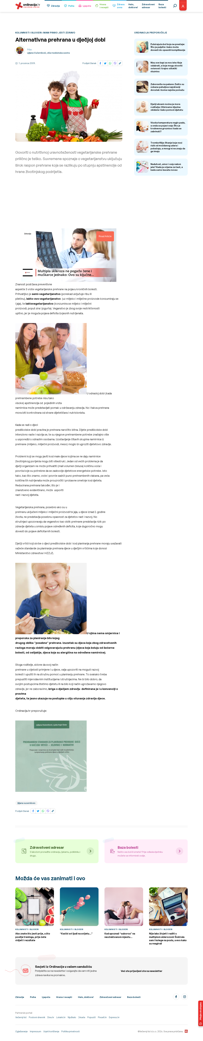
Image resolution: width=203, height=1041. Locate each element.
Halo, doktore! (86, 997)
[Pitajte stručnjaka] (200, 1013)
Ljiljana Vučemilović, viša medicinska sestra (48, 53)
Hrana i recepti (64, 997)
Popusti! (91, 1017)
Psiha (71, 6)
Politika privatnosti (70, 1031)
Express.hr (114, 1017)
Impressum (35, 1031)
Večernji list (21, 1017)
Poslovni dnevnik (37, 1017)
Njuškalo (72, 1017)
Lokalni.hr (61, 1017)
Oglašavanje (21, 1031)
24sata (81, 1017)
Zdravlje (55, 6)
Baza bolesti (134, 997)
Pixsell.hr (102, 1017)
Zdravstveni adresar (110, 997)
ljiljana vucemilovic (26, 803)
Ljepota (87, 6)
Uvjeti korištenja (51, 1031)
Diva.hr (50, 1017)
